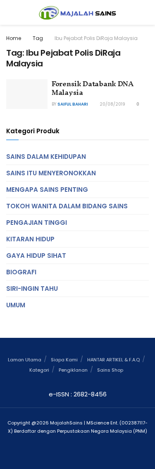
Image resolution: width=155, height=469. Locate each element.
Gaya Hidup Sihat (36, 255)
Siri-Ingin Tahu (32, 288)
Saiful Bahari (72, 104)
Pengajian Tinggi (36, 222)
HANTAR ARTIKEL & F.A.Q (113, 359)
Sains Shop (110, 370)
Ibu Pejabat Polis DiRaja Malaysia (96, 38)
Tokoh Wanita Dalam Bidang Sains (67, 206)
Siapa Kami (64, 359)
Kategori (39, 370)
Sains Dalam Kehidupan (46, 156)
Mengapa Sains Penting (47, 189)
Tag (38, 38)
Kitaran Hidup (30, 239)
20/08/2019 (111, 104)
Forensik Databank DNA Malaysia (93, 87)
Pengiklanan (73, 370)
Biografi (21, 272)
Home (13, 38)
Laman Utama (24, 359)
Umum (15, 305)
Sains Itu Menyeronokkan (51, 173)
